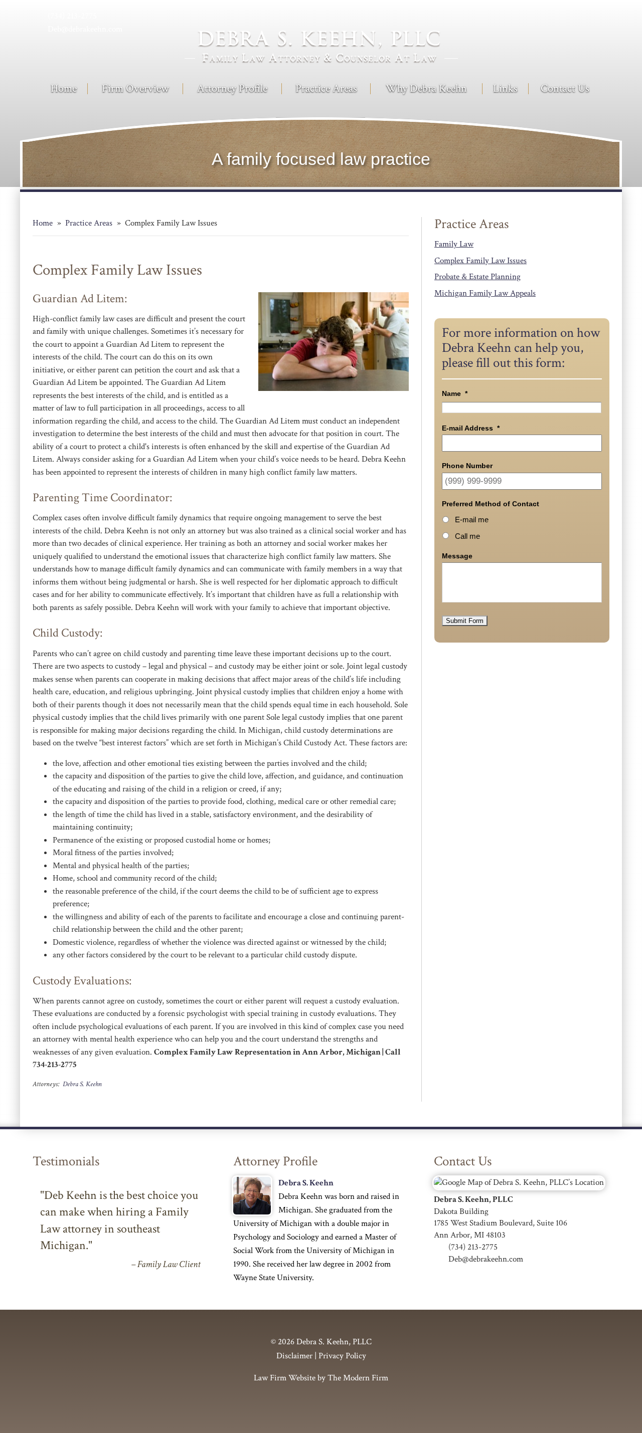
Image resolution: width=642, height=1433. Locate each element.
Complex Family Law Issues (480, 260)
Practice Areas (326, 88)
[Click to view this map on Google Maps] (519, 1182)
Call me (467, 536)
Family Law (453, 244)
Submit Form (465, 621)
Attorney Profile (232, 88)
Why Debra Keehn (426, 88)
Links (505, 88)
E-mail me (472, 520)
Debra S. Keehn (82, 1084)
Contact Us (565, 88)
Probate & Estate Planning (477, 276)
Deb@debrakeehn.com (85, 29)
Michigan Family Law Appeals (485, 293)
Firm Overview (135, 88)
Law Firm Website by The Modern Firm (321, 1377)
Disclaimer (294, 1355)
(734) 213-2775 (72, 16)
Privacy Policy (342, 1355)
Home (64, 88)
